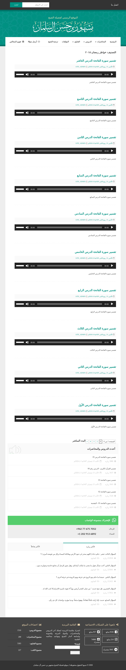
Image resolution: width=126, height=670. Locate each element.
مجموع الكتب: (36, 650)
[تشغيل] (112, 74)
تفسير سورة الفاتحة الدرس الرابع (97, 290)
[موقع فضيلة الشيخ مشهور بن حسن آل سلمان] (63, 26)
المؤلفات (65, 42)
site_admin (80, 67)
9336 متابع (110, 632)
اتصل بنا (114, 5)
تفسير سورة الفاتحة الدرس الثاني (97, 366)
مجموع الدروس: (35, 630)
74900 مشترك (95, 640)
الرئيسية (113, 42)
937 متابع (92, 632)
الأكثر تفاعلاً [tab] (35, 546)
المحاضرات (101, 42)
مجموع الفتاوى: (35, 643)
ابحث (16, 5)
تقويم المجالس (16, 42)
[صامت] (27, 74)
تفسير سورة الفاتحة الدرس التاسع (96, 98)
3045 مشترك (108, 650)
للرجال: (111, 529)
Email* (77, 644)
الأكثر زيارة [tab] (90, 547)
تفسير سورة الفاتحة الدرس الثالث (96, 328)
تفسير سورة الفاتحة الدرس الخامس (95, 251)
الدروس (88, 42)
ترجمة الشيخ (53, 42)
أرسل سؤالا (32, 42)
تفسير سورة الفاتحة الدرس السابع (96, 175)
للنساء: (111, 534)
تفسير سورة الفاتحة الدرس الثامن (96, 137)
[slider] (20, 74)
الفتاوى (77, 42)
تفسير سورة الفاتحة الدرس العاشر (96, 60)
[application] (65, 74)
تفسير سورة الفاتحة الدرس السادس (95, 213)
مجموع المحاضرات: (33, 637)
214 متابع (110, 639)
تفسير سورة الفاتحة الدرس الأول (97, 405)
